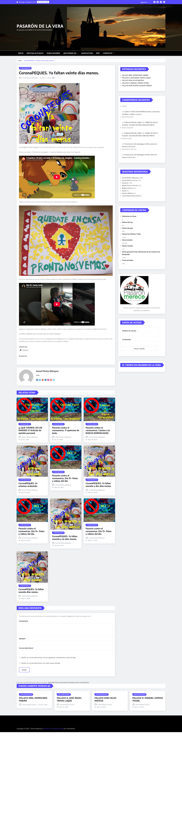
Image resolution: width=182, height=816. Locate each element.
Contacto (107, 53)
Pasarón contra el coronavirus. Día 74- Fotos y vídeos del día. (31, 531)
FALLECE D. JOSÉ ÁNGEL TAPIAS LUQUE (136, 78)
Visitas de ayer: (128, 228)
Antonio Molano (127, 193)
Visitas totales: (128, 246)
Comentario (23, 621)
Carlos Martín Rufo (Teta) (131, 196)
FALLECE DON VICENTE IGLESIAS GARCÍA (137, 86)
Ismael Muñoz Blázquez (30, 78)
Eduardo (125, 183)
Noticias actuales (35, 53)
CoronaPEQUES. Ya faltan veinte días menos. (39, 60)
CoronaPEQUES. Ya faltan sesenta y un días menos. (64, 537)
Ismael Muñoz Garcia (129, 180)
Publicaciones (53, 53)
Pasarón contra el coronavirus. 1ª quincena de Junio (65, 430)
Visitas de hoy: (127, 222)
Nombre (22, 639)
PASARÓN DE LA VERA (40, 26)
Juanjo (124, 191)
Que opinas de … (70, 53)
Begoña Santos (127, 188)
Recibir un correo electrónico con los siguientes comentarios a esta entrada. (48, 657)
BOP (98, 53)
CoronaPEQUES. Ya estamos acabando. (28, 484)
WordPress (47, 729)
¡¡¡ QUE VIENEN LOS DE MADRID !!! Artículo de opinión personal (30, 430)
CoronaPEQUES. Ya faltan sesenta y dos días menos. (98, 484)
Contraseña (126, 339)
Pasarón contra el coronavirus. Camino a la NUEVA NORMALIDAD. (98, 430)
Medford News (58, 729)
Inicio (20, 53)
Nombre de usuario (129, 331)
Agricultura (87, 53)
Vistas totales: (127, 240)
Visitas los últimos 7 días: (131, 234)
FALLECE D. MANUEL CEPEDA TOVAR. (135, 83)
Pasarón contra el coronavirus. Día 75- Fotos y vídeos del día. (65, 478)
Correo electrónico (26, 648)
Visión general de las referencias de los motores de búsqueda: (141, 253)
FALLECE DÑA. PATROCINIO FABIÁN (135, 75)
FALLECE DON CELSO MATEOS (133, 80)
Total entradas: (128, 260)
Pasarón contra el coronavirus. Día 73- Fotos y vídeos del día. (98, 531)
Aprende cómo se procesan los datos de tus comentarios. (68, 682)
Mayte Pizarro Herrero (130, 185)
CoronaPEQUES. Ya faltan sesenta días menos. (31, 590)
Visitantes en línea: (129, 216)
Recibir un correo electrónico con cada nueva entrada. (40, 663)
